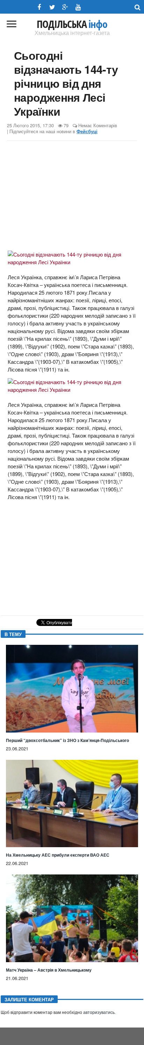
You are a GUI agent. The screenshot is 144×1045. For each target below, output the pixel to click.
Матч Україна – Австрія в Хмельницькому (49, 970)
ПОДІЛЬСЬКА (72, 24)
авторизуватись (99, 1012)
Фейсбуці (87, 131)
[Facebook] (39, 7)
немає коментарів (97, 125)
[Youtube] (78, 7)
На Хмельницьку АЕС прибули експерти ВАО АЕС (57, 855)
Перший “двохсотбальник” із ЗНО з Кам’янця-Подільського (67, 740)
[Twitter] (52, 7)
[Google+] (65, 7)
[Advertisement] (72, 197)
